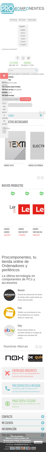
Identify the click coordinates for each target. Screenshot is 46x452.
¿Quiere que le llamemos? (9, 49)
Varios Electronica (35, 165)
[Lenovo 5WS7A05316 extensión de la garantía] (37, 210)
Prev (40, 112)
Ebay (20, 325)
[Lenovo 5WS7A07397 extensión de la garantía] (23, 210)
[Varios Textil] (13, 146)
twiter (28, 58)
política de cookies (22, 449)
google (23, 58)
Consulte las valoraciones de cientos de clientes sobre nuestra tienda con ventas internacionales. (30, 297)
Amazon (21, 290)
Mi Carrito (22, 20)
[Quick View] (19, 172)
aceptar (38, 442)
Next (44, 112)
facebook (17, 58)
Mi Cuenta (13, 20)
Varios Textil (9, 165)
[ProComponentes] (23, 9)
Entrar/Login (32, 20)
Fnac (20, 307)
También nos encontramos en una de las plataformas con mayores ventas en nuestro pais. (29, 315)
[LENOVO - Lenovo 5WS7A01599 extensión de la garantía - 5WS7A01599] (8, 210)
